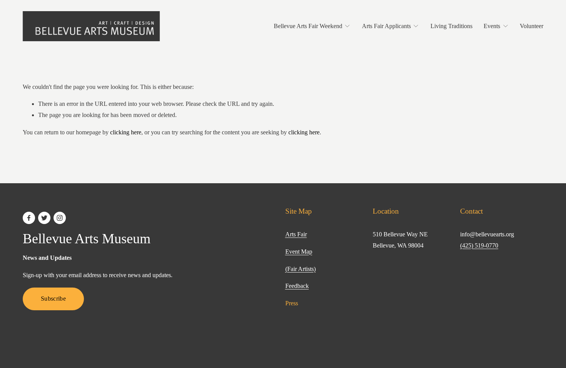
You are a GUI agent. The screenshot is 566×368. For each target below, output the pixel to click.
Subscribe (53, 298)
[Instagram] (60, 218)
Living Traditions (451, 26)
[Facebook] (29, 218)
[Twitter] (44, 218)
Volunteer (531, 26)
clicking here (125, 132)
